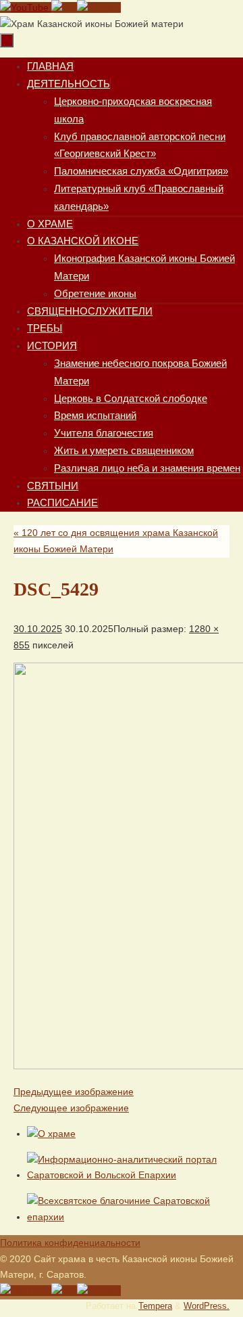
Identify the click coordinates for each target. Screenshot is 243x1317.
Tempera (155, 1306)
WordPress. (207, 1306)
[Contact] (99, 7)
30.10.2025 (38, 628)
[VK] (64, 7)
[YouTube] (25, 7)
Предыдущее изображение (74, 1091)
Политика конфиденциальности (70, 1242)
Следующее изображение (71, 1107)
